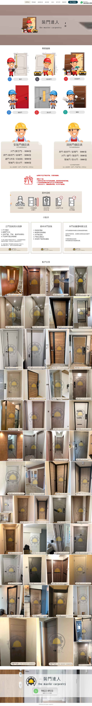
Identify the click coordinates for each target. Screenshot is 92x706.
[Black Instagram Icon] (65, 26)
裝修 (20, 239)
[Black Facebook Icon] (65, 23)
